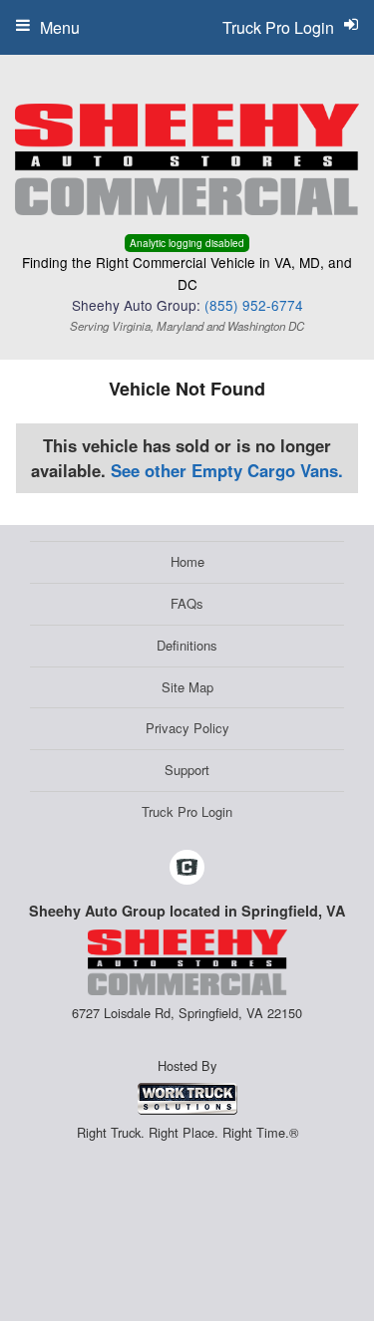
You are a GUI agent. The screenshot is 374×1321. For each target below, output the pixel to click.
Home (187, 561)
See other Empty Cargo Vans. (227, 470)
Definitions (187, 645)
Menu (60, 27)
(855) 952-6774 (253, 305)
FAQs (187, 603)
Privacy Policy (187, 727)
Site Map (187, 686)
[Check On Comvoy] (187, 868)
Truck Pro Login (187, 811)
